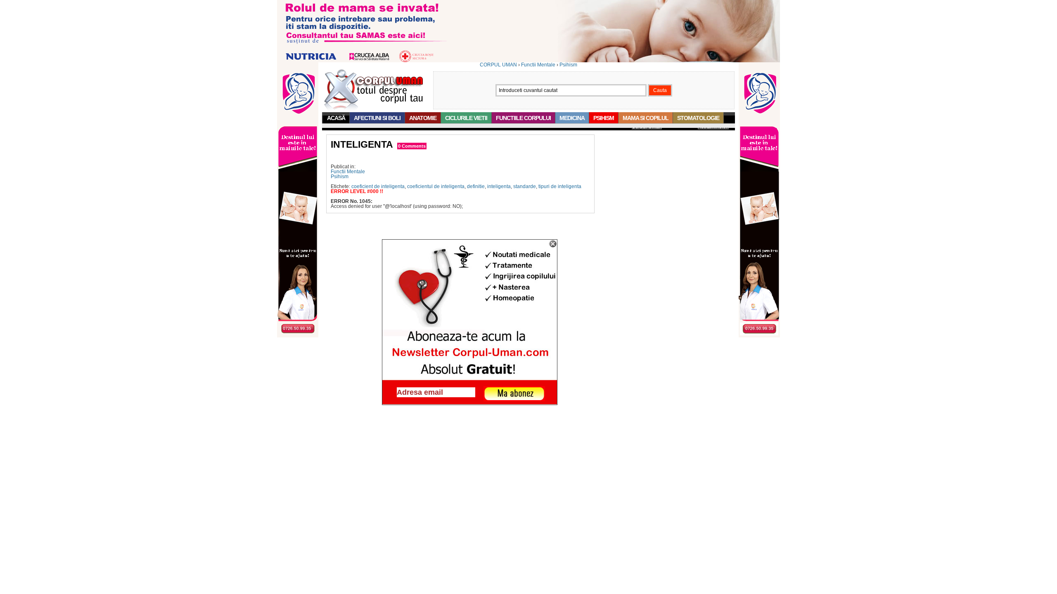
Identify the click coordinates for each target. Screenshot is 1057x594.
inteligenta (499, 186)
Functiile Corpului (523, 118)
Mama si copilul (645, 118)
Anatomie (422, 118)
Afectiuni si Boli (377, 118)
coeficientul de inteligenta (436, 186)
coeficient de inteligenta (378, 186)
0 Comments (412, 146)
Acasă (336, 118)
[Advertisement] (427, 157)
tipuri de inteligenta (559, 186)
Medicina (572, 118)
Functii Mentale (538, 65)
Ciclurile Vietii (466, 118)
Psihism (568, 65)
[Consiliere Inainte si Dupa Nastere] (528, 61)
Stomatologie (698, 118)
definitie (476, 186)
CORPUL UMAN (498, 65)
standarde (524, 186)
